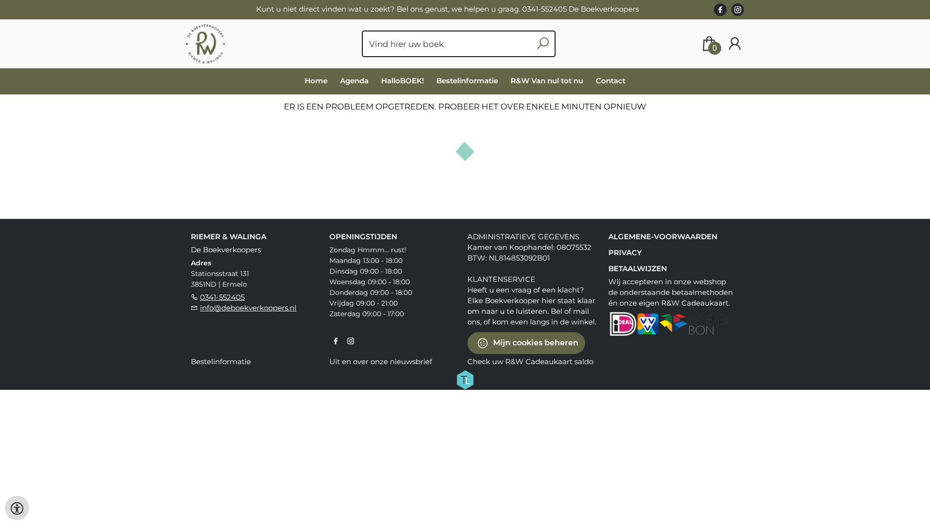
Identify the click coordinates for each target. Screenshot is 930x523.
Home (316, 80)
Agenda (354, 80)
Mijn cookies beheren (534, 342)
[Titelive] (465, 378)
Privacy (625, 252)
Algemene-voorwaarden (662, 236)
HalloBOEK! (402, 80)
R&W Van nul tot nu (547, 80)
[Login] (735, 43)
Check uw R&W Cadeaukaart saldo (530, 361)
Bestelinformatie (467, 80)
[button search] (542, 44)
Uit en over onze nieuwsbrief (380, 361)
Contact (610, 80)
